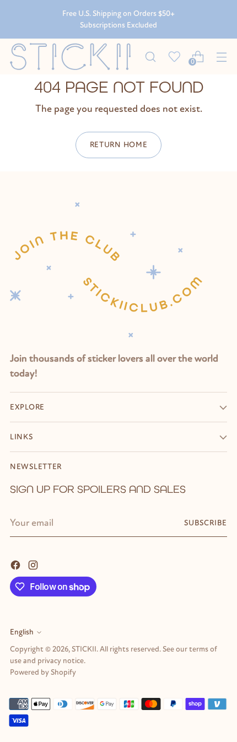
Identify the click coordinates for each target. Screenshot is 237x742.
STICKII (84, 649)
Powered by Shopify (43, 672)
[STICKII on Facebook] (16, 564)
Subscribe (206, 523)
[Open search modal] (150, 56)
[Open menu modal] (221, 56)
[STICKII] (74, 56)
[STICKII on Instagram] (34, 564)
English (22, 632)
